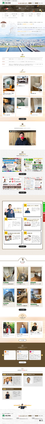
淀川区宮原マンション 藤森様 (34, 332)
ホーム (3, 17)
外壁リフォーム (6, 303)
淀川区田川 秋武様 (6, 334)
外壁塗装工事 (5, 304)
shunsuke (33, 351)
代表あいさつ (14, 15)
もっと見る (22, 309)
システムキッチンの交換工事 (34, 305)
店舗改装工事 (19, 304)
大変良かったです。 (7, 354)
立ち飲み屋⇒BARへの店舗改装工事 (22, 305)
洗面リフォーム (6, 282)
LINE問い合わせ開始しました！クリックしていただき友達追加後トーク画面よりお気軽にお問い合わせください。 (22, 61)
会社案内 (22, 15)
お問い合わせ (30, 15)
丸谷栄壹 (8, 351)
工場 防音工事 (19, 108)
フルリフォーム (33, 282)
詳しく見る (22, 192)
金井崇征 (20, 351)
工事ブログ (38, 15)
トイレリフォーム (19, 282)
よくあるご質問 (6, 15)
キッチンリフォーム (33, 304)
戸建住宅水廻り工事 (33, 93)
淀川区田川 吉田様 (19, 334)
